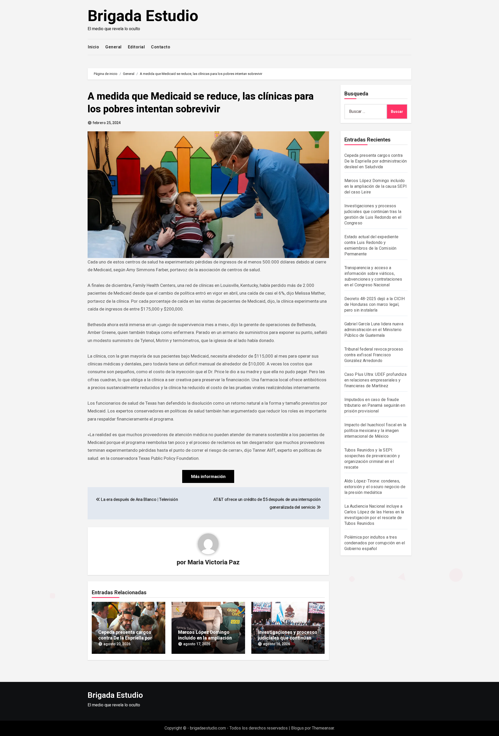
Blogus (297, 728)
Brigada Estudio (143, 16)
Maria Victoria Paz (214, 562)
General (113, 46)
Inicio (93, 46)
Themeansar (323, 728)
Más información (208, 476)
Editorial (136, 46)
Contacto (160, 46)
